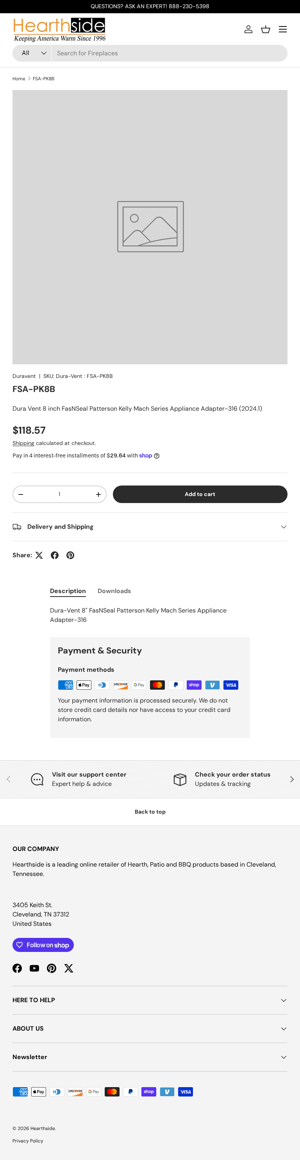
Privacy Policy (27, 1141)
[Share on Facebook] (54, 555)
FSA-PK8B (43, 78)
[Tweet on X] (39, 555)
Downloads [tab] (114, 591)
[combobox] (150, 53)
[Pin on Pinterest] (70, 555)
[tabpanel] (150, 615)
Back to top (150, 811)
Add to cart (200, 494)
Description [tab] (68, 591)
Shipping (23, 443)
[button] (265, 29)
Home (18, 78)
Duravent (24, 376)
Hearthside (42, 1128)
